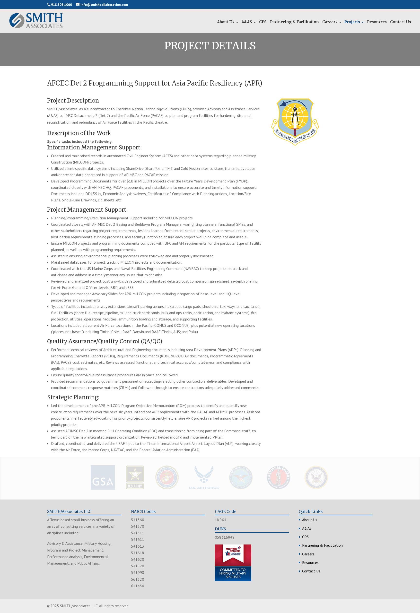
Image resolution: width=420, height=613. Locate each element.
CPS (263, 22)
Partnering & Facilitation (294, 22)
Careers (329, 22)
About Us (225, 22)
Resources (377, 22)
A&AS (246, 22)
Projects (352, 22)
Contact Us (400, 22)
